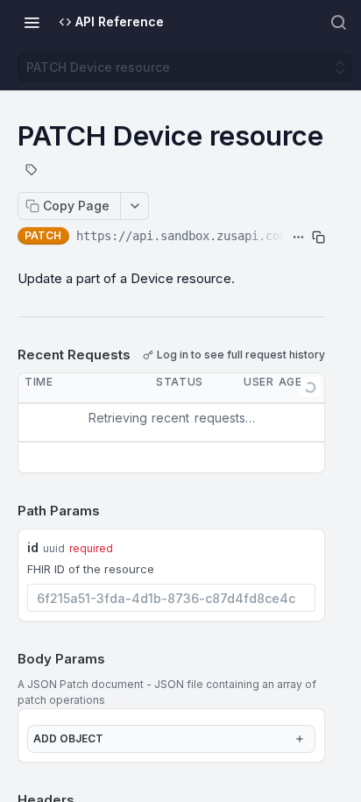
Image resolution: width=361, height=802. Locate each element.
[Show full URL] (298, 237)
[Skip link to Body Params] (5, 659)
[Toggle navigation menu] (32, 22)
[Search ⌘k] (338, 22)
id (33, 547)
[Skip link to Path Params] (5, 512)
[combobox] (171, 598)
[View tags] (31, 171)
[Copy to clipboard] (318, 237)
